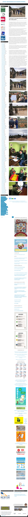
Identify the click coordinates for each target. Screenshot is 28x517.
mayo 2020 (3, 110)
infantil (4, 209)
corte (5, 205)
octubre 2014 (3, 170)
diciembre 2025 (3, 50)
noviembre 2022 (3, 83)
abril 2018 (3, 132)
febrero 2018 (3, 134)
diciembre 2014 (3, 168)
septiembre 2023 (3, 74)
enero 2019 (3, 124)
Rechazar (19, 513)
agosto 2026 (3, 43)
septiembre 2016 (3, 149)
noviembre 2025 (3, 51)
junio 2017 (3, 141)
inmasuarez (15, 20)
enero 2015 (3, 167)
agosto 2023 (3, 75)
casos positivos (3, 202)
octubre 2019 (3, 116)
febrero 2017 (3, 145)
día (7, 207)
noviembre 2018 (3, 126)
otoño (7, 210)
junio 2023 (3, 77)
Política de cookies (3, 515)
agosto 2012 (3, 193)
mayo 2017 (3, 142)
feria (6, 208)
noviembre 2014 (3, 169)
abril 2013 (3, 186)
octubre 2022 (3, 84)
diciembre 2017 (3, 136)
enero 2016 (3, 156)
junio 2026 (3, 45)
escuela (4, 208)
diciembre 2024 (3, 61)
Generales (21, 20)
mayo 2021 (3, 99)
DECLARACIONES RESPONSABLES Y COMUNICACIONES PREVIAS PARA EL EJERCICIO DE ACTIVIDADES (21, 443)
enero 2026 (3, 49)
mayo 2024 (3, 67)
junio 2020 (3, 109)
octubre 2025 (3, 52)
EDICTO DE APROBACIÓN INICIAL (18, 307)
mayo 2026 (3, 46)
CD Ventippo (2, 203)
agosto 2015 (3, 161)
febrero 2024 (3, 70)
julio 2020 (3, 108)
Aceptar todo (15, 513)
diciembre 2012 (3, 189)
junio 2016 (3, 152)
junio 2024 (3, 66)
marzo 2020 (3, 112)
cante (1, 200)
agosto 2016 (3, 150)
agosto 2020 (3, 107)
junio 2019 (3, 120)
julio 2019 (3, 119)
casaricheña (2, 201)
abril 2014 (3, 175)
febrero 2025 (3, 59)
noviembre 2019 (3, 115)
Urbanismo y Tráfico (24, 20)
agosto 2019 (3, 118)
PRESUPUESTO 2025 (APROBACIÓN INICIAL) (19, 267)
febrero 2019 (3, 123)
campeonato (5, 199)
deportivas (2, 207)
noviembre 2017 (3, 137)
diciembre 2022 (3, 82)
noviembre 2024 (3, 62)
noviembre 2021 (3, 94)
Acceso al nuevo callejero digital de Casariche (19, 254)
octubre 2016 (3, 148)
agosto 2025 (3, 54)
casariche (4, 200)
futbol (2, 209)
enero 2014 (3, 178)
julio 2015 (3, 162)
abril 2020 (3, 111)
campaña (2, 199)
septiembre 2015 (3, 160)
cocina (5, 203)
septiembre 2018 (3, 128)
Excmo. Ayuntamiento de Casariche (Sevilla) (14, 1)
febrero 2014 (3, 177)
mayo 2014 (3, 174)
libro (6, 209)
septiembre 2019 (3, 117)
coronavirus (2, 205)
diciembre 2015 (3, 157)
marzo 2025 (3, 58)
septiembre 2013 (3, 181)
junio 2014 (3, 173)
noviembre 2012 (3, 190)
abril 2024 (3, 68)
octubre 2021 (3, 95)
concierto (2, 204)
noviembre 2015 (3, 158)
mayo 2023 (3, 78)
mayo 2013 (3, 185)
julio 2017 (3, 140)
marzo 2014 (3, 176)
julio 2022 (3, 87)
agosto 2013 (3, 182)
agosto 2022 (3, 86)
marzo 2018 (3, 133)
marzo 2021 (3, 101)
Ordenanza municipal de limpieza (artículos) (21, 359)
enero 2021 (3, 103)
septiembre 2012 (3, 192)
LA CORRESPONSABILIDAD (18, 406)
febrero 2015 (3, 166)
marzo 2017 (3, 144)
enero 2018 (3, 135)
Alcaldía (18, 20)
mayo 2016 (3, 153)
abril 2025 (3, 57)
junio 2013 (3, 184)
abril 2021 (3, 100)
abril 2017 (3, 143)
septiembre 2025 (4, 53)
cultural (4, 206)
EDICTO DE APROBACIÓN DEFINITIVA (18, 310)
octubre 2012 (3, 191)
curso (6, 206)
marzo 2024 (3, 69)
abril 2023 (3, 79)
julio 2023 (3, 76)
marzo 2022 (3, 90)
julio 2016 (3, 151)
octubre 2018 (3, 127)
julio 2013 (3, 183)
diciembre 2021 (3, 93)
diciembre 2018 (3, 125)
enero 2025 (3, 60)
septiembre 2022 (3, 85)
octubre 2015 (3, 159)
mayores (2, 210)
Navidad (4, 210)
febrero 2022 (3, 91)
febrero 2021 (3, 102)
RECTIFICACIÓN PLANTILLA (17, 270)
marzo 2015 (3, 165)
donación (5, 207)
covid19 (2, 206)
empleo (2, 208)
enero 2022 (3, 92)
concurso (5, 204)
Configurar (24, 513)
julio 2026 (3, 44)
